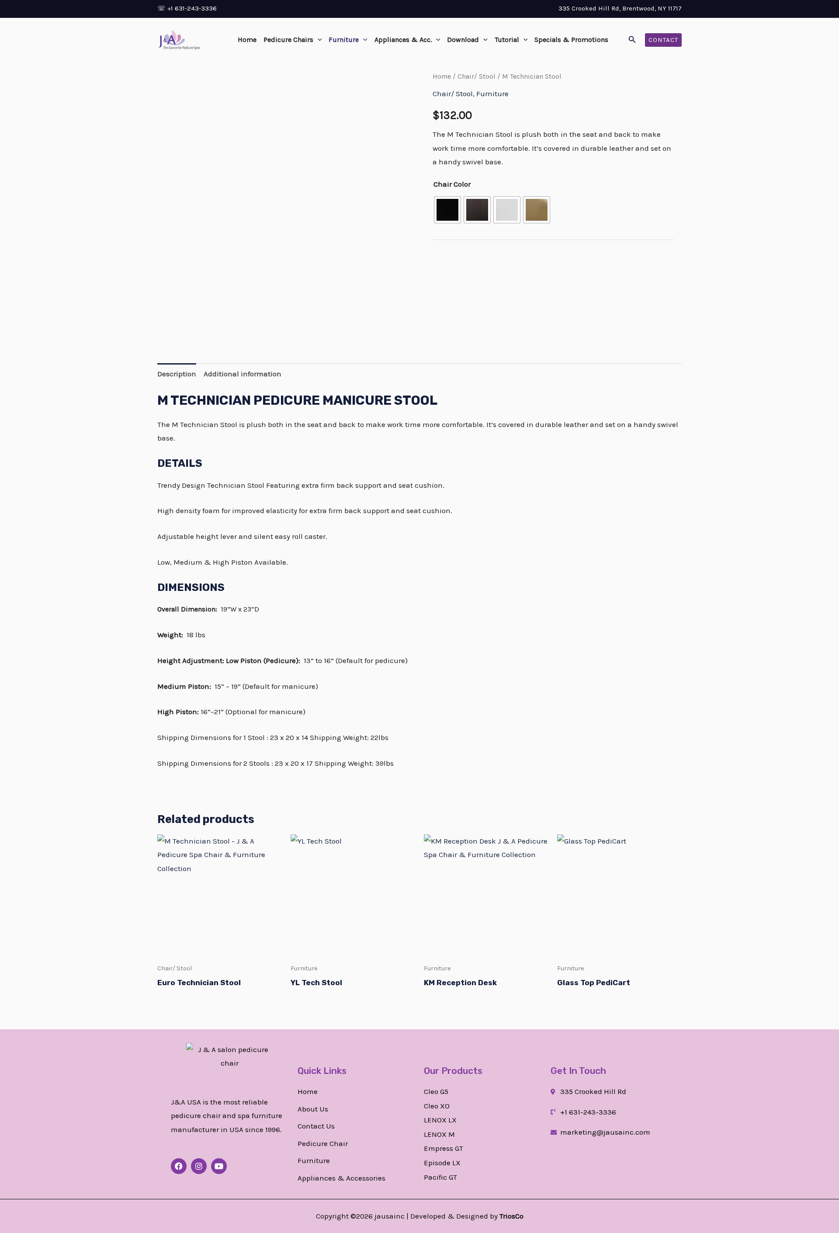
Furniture (344, 39)
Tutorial (507, 39)
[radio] (447, 210)
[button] (317, 40)
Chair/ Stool (477, 76)
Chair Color (452, 184)
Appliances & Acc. (403, 39)
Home (247, 39)
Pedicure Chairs (288, 39)
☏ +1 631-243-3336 (187, 8)
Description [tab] (176, 373)
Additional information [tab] (242, 373)
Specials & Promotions (571, 39)
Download (463, 39)
